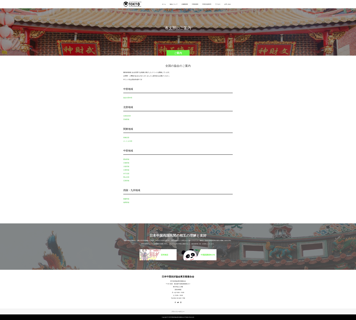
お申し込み (227, 4)
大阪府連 (126, 166)
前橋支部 (126, 137)
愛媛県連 (126, 199)
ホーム (164, 4)
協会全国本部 (127, 98)
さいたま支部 (127, 141)
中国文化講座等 (206, 4)
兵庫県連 (126, 170)
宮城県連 (126, 119)
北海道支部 (127, 116)
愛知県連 (126, 159)
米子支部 (126, 174)
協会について (174, 4)
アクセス (217, 4)
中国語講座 (195, 4)
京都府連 (126, 163)
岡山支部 (126, 177)
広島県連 (126, 181)
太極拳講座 (184, 4)
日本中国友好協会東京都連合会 (178, 276)
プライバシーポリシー (178, 311)
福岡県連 (126, 202)
